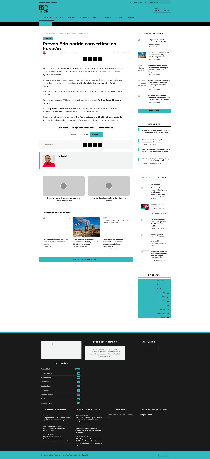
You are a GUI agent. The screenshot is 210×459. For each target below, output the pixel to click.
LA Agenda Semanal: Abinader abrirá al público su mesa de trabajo (55, 242)
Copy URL (96, 134)
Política (59, 17)
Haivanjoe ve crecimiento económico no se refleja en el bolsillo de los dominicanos (158, 98)
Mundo (108, 17)
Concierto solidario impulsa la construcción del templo (153, 141)
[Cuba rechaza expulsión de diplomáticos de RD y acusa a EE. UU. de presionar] (86, 227)
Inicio (46, 33)
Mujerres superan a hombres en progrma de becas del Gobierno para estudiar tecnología (158, 84)
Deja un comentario (86, 259)
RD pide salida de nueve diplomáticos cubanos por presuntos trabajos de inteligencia (114, 243)
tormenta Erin (106, 128)
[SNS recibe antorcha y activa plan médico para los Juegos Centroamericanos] (145, 254)
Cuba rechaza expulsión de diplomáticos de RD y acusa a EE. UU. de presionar (85, 242)
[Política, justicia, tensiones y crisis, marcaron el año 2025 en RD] (145, 237)
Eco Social (162, 309)
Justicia (71, 17)
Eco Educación (160, 305)
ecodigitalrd (52, 53)
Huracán (64, 128)
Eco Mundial (161, 293)
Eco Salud (162, 317)
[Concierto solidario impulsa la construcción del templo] (145, 207)
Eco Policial (161, 301)
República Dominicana (84, 128)
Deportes (96, 17)
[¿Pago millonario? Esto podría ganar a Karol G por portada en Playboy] (145, 222)
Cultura (118, 17)
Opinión (130, 17)
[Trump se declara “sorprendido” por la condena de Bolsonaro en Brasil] (145, 190)
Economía (84, 17)
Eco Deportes (161, 284)
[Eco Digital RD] (43, 9)
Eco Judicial (161, 297)
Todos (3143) (154, 111)
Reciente (162, 177)
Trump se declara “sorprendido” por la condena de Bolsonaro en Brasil (156, 131)
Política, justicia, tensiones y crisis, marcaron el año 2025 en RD (155, 160)
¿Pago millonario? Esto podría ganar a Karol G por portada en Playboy (156, 150)
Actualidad (45, 17)
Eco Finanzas (161, 289)
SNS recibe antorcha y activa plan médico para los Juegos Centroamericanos (159, 255)
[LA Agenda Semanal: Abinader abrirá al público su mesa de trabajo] (56, 227)
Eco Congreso (161, 313)
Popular (146, 177)
